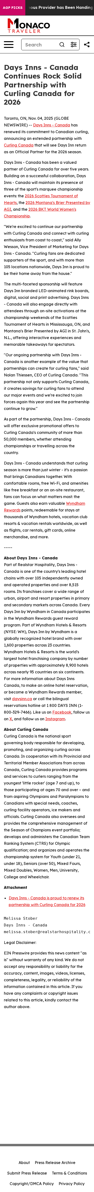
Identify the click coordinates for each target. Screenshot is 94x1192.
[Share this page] (86, 44)
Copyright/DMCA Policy (32, 1183)
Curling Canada (19, 145)
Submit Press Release (27, 1173)
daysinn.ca (22, 698)
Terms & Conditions (69, 1173)
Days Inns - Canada (51, 125)
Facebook (61, 712)
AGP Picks (12, 8)
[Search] (62, 44)
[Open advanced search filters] (73, 44)
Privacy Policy (72, 1183)
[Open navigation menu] (8, 44)
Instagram (55, 718)
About (24, 1162)
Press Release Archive (55, 1162)
